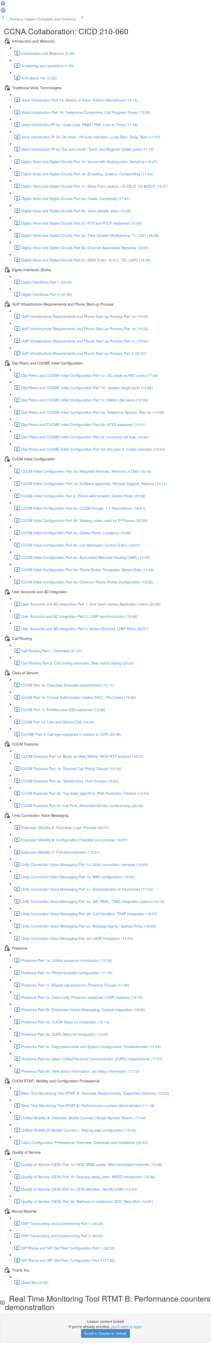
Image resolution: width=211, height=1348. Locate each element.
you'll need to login (126, 1326)
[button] (3, 4)
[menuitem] (3, 11)
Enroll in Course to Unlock (105, 1333)
